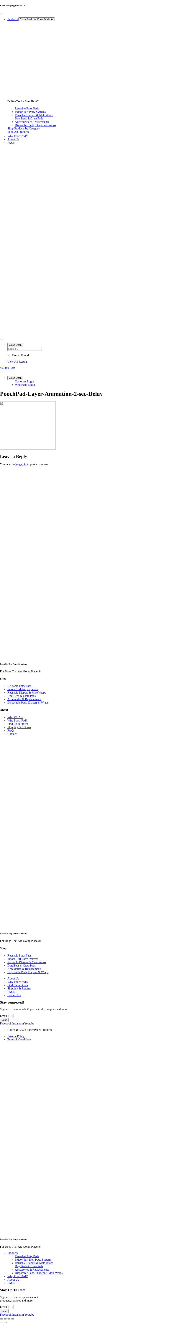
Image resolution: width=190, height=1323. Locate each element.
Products (12, 1252)
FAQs (10, 1282)
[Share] (8, 1318)
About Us (13, 1279)
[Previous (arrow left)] (1, 1322)
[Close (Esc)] (12, 1318)
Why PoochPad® (17, 1276)
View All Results (17, 361)
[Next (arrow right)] (5, 1322)
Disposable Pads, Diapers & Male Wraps (39, 1272)
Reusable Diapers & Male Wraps (34, 1262)
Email (4, 1015)
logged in (20, 464)
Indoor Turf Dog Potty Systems (33, 1259)
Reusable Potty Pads (27, 1256)
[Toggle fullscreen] (5, 1318)
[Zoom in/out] (1, 1318)
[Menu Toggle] (1, 13)
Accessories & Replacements (32, 1269)
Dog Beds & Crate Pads (29, 1266)
